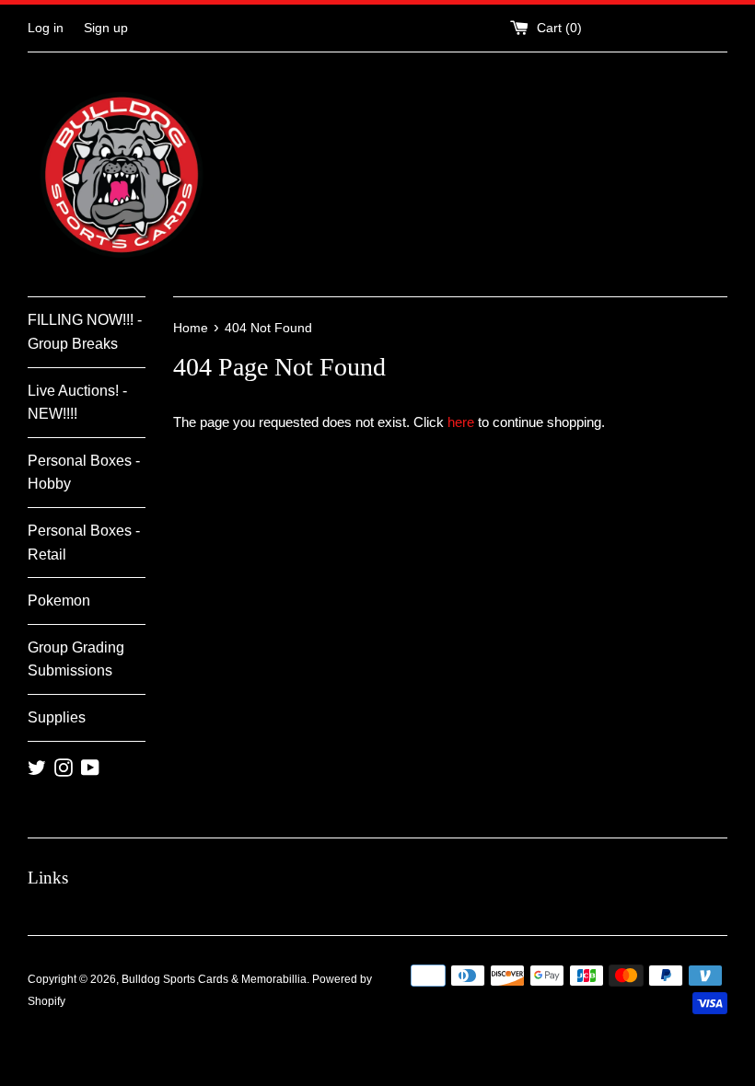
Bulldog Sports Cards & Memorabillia (214, 979)
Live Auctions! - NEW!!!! (77, 402)
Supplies (57, 717)
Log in (46, 28)
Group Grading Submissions (76, 659)
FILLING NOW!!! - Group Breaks (85, 332)
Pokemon (59, 600)
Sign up (106, 28)
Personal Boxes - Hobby (84, 472)
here (460, 422)
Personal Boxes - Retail (84, 542)
